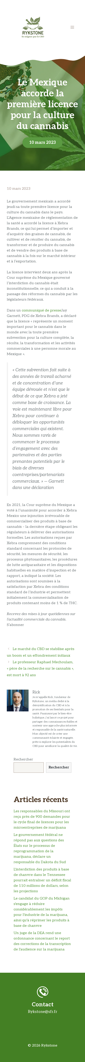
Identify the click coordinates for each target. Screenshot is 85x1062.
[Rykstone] (33, 27)
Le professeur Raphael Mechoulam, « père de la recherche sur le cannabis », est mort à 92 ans (40, 669)
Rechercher (23, 759)
